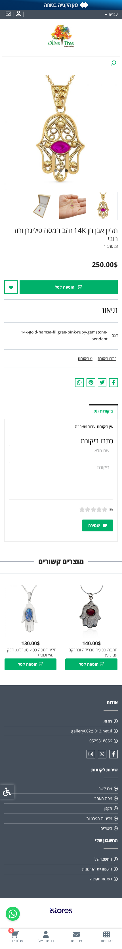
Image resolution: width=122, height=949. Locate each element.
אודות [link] (108, 721)
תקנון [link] (108, 808)
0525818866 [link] (100, 740)
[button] (103, 206)
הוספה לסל (65, 287)
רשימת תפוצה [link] (101, 879)
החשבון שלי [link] (103, 859)
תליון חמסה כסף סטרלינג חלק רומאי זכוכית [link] (31, 652)
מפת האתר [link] (103, 798)
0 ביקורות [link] (85, 358)
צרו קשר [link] (105, 788)
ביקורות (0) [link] (103, 411)
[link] (107, 937)
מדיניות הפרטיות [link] (99, 818)
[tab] (66, 170)
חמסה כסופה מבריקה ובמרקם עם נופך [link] (92, 652)
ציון (111, 509)
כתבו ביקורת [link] (107, 358)
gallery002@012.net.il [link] (91, 731)
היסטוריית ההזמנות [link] (97, 869)
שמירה (94, 525)
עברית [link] (113, 14)
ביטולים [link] (106, 828)
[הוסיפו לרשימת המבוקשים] (11, 287)
